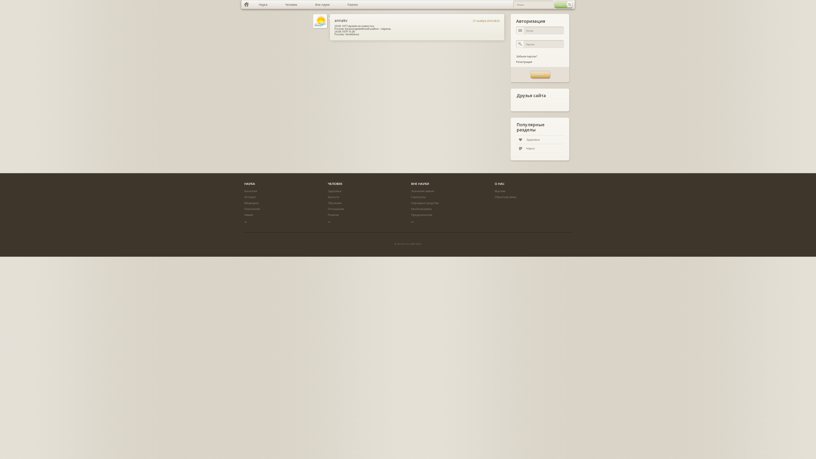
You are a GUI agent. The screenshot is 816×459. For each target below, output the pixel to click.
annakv (340, 20)
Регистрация (524, 62)
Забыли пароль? (526, 56)
